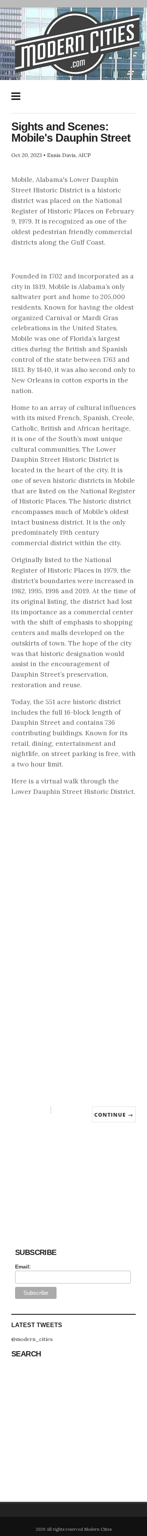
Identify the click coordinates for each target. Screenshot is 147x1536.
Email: (23, 1267)
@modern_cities (32, 1339)
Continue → (113, 1114)
